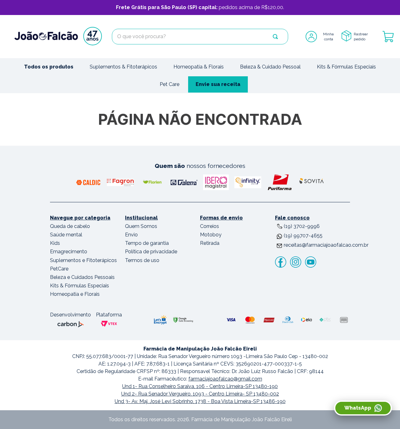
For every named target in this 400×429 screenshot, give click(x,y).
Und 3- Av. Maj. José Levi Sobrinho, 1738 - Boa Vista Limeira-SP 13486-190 (200, 401)
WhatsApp (357, 408)
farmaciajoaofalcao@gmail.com (225, 379)
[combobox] (200, 36)
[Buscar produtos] (275, 36)
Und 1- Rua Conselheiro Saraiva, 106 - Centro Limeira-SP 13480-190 (200, 386)
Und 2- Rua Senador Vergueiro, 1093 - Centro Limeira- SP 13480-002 (200, 394)
